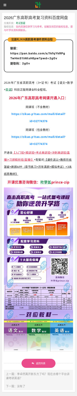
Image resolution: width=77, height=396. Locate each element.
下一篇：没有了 (15, 386)
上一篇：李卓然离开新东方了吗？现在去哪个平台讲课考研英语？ (37, 376)
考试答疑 (20, 23)
